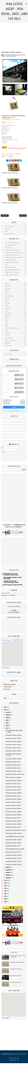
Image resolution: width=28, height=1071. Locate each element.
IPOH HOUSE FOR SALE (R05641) (16, 969)
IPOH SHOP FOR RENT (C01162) (13, 768)
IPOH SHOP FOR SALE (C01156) (13, 790)
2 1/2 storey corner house (11, 242)
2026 (20, 392)
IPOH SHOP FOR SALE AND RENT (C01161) (15, 830)
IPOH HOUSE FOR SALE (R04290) (13, 812)
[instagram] (17, 1060)
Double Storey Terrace (10, 260)
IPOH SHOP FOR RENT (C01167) (13, 818)
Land (6, 231)
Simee (6, 323)
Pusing (6, 318)
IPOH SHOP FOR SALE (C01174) (13, 852)
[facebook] (10, 1060)
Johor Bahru (8, 354)
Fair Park (7, 303)
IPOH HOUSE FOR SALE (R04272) (13, 787)
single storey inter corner (11, 274)
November (8, 875)
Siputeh (7, 325)
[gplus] (15, 1060)
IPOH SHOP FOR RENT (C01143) (13, 748)
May (7, 723)
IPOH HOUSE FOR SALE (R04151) (13, 751)
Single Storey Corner (10, 267)
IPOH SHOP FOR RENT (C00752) (13, 784)
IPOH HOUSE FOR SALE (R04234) (13, 735)
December (8, 878)
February (8, 715)
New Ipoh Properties (10, 684)
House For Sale (9, 56)
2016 (5, 888)
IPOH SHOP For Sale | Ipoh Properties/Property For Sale (11, 581)
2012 (5, 710)
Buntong (7, 293)
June (7, 725)
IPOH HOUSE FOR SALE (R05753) (10, 203)
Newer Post (5, 216)
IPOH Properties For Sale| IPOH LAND (13, 585)
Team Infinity (8, 687)
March (7, 717)
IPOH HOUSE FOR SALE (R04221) (13, 745)
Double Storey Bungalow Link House (14, 252)
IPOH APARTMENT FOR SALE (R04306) (14, 849)
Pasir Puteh (8, 313)
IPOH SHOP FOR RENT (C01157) (13, 762)
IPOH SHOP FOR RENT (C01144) (13, 738)
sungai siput (8, 345)
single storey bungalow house (12, 269)
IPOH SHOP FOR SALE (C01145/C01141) (15, 774)
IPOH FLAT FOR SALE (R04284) (13, 777)
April (7, 720)
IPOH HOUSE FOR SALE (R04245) (13, 742)
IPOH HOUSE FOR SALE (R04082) (13, 824)
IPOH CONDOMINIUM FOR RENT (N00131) (17, 962)
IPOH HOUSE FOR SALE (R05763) (10, 188)
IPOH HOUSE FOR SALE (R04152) (13, 843)
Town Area (7, 333)
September (9, 870)
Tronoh (7, 335)
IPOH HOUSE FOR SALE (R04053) (13, 781)
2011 (5, 707)
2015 (5, 886)
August (8, 867)
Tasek (6, 330)
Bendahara (8, 288)
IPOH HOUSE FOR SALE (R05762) (16, 982)
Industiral (7, 228)
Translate (12, 595)
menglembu (8, 343)
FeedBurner (17, 612)
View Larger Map (5, 667)
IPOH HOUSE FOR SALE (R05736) (10, 173)
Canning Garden (9, 296)
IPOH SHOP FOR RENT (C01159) (13, 796)
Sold (15, 56)
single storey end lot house (12, 272)
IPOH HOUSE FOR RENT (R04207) (13, 840)
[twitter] (12, 1060)
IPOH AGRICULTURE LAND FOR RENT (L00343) (14, 731)
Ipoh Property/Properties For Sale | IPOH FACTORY (13, 578)
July (7, 728)
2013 (5, 880)
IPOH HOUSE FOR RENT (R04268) (13, 799)
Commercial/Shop (9, 226)
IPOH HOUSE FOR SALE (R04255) (13, 793)
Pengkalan (7, 315)
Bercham (7, 291)
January (8, 712)
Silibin (6, 320)
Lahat (6, 310)
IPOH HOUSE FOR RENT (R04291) (13, 815)
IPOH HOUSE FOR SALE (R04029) (13, 855)
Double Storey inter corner (12, 262)
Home (5, 698)
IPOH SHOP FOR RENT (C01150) (13, 765)
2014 (5, 883)
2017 (5, 891)
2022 (5, 899)
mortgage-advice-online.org (14, 410)
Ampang (7, 283)
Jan (16, 392)
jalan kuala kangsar (10, 340)
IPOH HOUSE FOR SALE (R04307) (13, 865)
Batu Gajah (8, 286)
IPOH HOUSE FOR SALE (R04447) (16, 975)
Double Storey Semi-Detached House (14, 257)
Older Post (23, 216)
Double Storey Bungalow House (12, 250)
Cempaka (7, 298)
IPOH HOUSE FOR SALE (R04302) (13, 861)
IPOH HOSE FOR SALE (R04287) (13, 805)
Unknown (7, 689)
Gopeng (7, 306)
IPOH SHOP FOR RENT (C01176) (13, 846)
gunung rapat (8, 338)
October (8, 872)
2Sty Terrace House (10, 245)
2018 (5, 894)
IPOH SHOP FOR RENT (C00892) (13, 809)
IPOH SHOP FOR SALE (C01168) (13, 802)
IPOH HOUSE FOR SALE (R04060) (13, 821)
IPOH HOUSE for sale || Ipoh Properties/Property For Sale (11, 574)
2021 (5, 896)
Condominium (8, 247)
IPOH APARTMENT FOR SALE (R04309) (14, 837)
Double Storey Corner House (12, 255)
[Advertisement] (14, 37)
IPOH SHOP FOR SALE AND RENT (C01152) (13, 755)
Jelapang (7, 308)
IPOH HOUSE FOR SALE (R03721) (13, 858)
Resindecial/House (9, 233)
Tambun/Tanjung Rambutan (12, 328)
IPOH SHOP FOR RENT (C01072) (13, 827)
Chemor (7, 301)
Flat (6, 265)
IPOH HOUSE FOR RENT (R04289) (13, 833)
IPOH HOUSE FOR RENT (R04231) (13, 771)
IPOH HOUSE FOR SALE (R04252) (13, 759)
